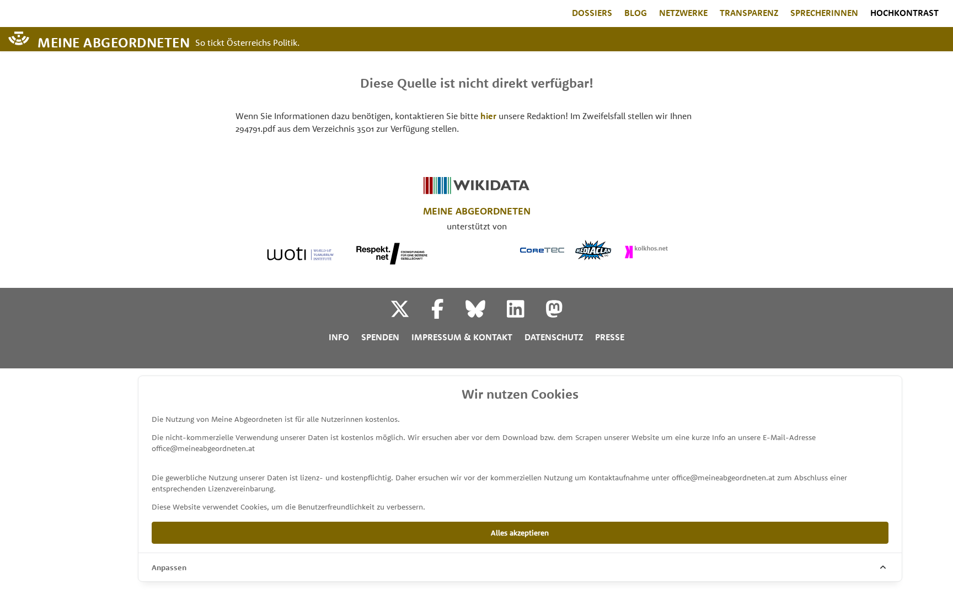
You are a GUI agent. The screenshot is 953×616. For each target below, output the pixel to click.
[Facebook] (447, 313)
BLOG (635, 12)
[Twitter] (409, 313)
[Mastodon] (554, 313)
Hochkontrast (904, 12)
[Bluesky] (485, 313)
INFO (339, 336)
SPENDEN (380, 336)
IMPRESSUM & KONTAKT (461, 336)
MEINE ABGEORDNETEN (114, 42)
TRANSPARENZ (749, 12)
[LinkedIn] (525, 313)
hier (488, 115)
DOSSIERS (592, 12)
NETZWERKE (683, 12)
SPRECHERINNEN (824, 12)
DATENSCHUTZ (553, 336)
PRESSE (609, 336)
